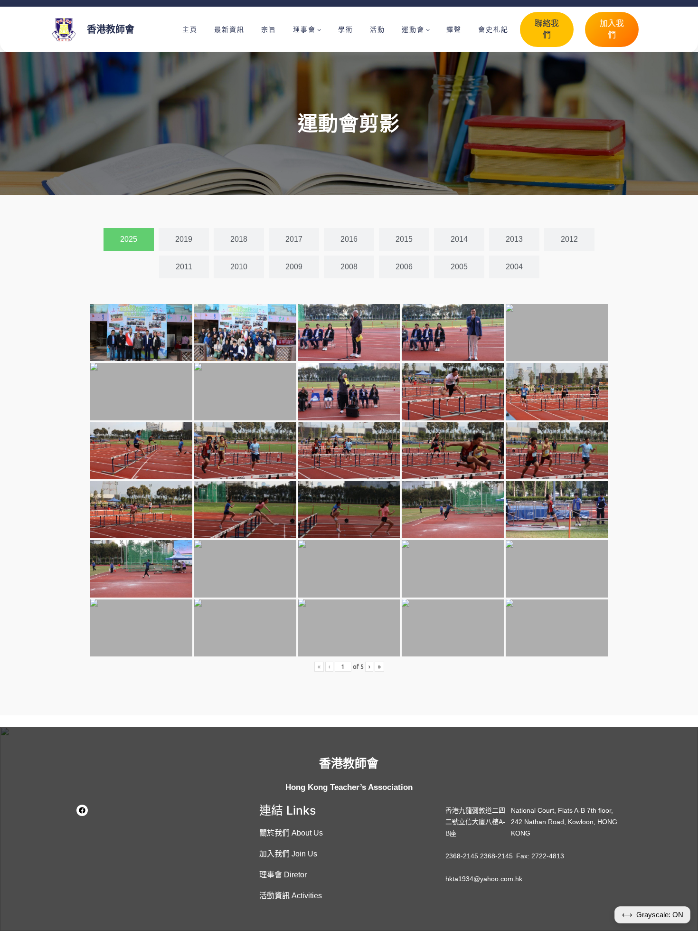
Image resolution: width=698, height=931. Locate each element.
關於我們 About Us (291, 833)
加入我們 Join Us (288, 854)
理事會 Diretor (283, 875)
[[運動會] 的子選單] (428, 29)
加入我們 (612, 29)
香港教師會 (110, 29)
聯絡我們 (547, 29)
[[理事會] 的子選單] (319, 29)
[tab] (129, 239)
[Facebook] (82, 810)
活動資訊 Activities (290, 896)
